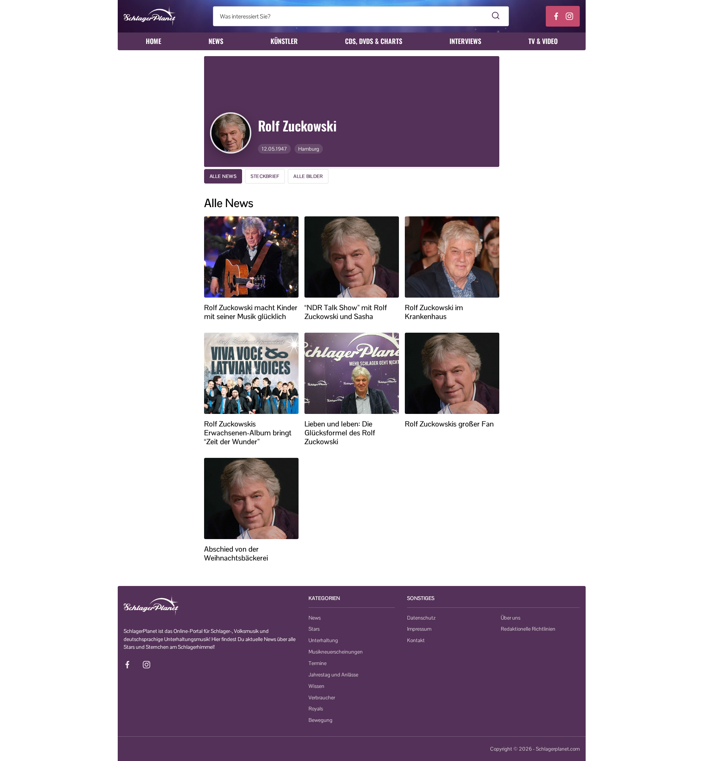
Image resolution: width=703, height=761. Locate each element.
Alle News (223, 176)
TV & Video (543, 41)
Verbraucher (322, 697)
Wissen (316, 686)
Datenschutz (421, 617)
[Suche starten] (496, 16)
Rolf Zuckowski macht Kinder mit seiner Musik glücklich (250, 312)
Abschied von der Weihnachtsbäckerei (236, 553)
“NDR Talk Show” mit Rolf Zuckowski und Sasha (345, 312)
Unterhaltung (323, 640)
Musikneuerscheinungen (336, 651)
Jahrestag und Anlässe (333, 674)
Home (153, 41)
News (216, 41)
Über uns (510, 617)
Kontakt (416, 640)
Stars (314, 628)
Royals (316, 708)
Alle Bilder (308, 176)
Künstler (284, 41)
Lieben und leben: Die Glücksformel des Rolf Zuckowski (339, 432)
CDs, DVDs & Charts (373, 41)
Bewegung (320, 720)
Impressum (419, 628)
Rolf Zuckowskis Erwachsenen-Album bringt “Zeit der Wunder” (248, 432)
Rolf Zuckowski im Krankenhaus (434, 312)
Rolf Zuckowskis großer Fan (449, 423)
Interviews (465, 41)
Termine (318, 663)
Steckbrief (265, 176)
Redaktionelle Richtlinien (528, 628)
